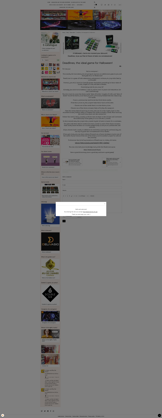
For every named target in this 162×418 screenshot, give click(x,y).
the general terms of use (90, 212)
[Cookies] (2, 415)
